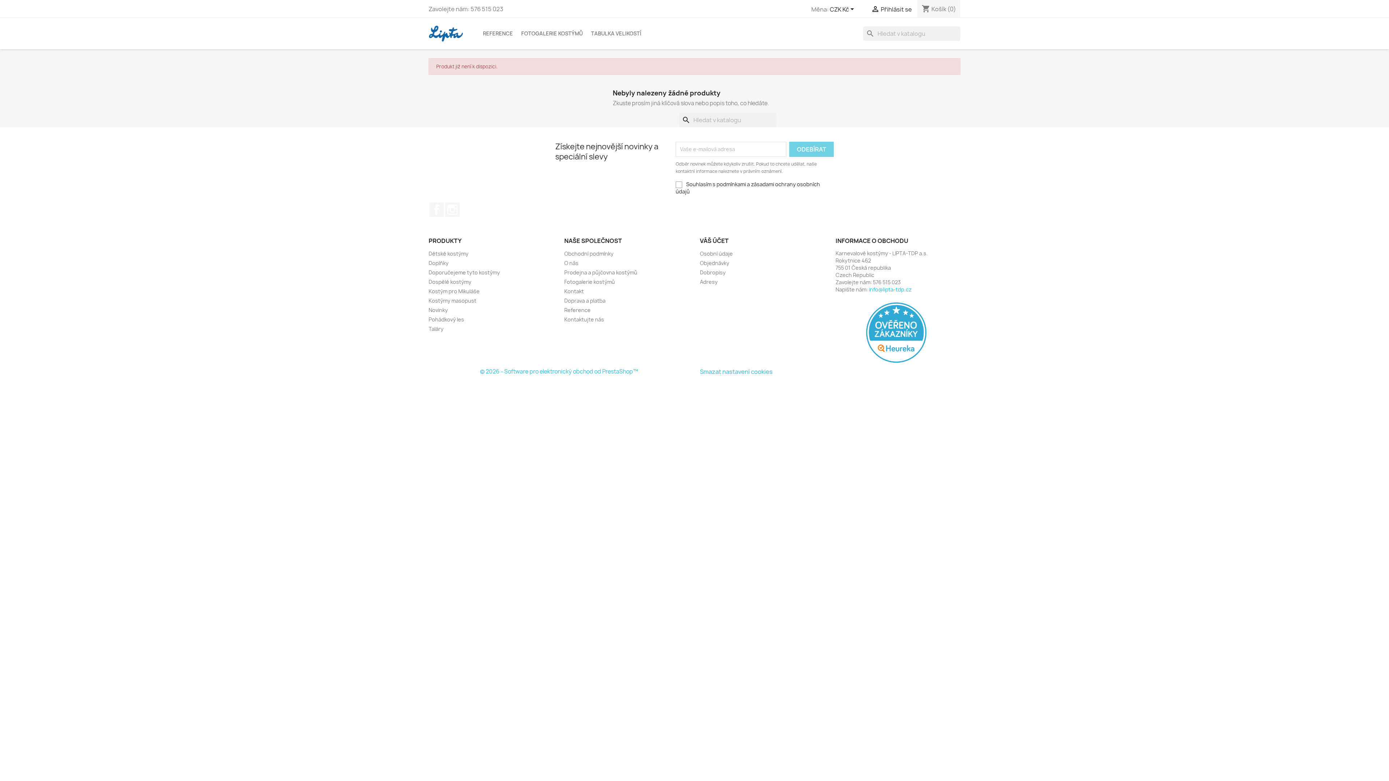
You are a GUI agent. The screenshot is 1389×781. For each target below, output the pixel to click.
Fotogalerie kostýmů (552, 33)
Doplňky (439, 263)
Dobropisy (713, 272)
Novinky (438, 310)
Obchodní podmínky (588, 253)
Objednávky (714, 263)
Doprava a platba (585, 300)
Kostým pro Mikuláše (454, 291)
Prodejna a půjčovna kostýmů (600, 272)
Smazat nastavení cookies (736, 372)
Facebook (436, 209)
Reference (498, 33)
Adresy (709, 281)
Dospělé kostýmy (450, 281)
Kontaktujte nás (584, 319)
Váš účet (714, 241)
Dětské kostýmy (448, 253)
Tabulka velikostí (616, 33)
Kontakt (574, 291)
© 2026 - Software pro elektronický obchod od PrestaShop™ (559, 371)
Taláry (436, 328)
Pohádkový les (446, 319)
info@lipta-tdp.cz (890, 289)
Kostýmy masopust (452, 300)
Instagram (452, 209)
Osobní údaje (716, 253)
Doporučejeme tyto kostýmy (464, 272)
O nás (571, 263)
